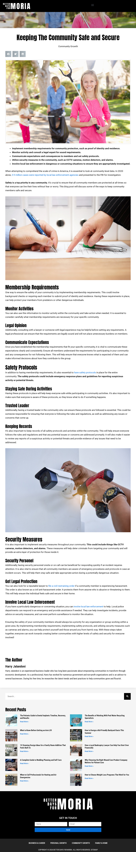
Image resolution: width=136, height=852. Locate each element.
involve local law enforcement (88, 606)
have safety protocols (85, 372)
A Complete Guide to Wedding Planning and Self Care (40, 760)
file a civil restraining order (61, 586)
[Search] (127, 696)
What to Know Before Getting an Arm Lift (36, 730)
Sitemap (94, 850)
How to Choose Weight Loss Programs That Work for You (107, 775)
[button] (92, 5)
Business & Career (37, 843)
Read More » (24, 722)
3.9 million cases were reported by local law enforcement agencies (45, 175)
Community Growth (68, 46)
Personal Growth (58, 843)
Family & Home (101, 843)
